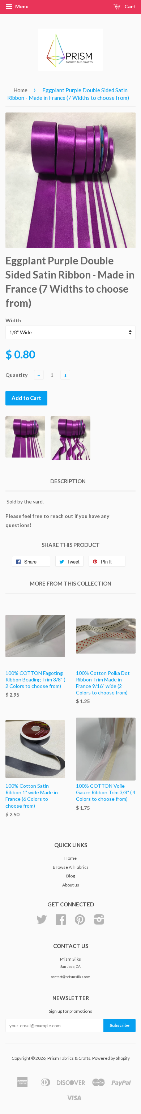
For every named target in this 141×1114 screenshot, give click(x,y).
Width (13, 320)
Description (68, 481)
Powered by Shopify (111, 1058)
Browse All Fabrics (71, 867)
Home (20, 90)
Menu (21, 6)
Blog (70, 876)
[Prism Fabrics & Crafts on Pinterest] (79, 922)
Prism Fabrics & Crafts (68, 1058)
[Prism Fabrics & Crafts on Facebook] (60, 922)
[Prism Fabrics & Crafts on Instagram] (99, 922)
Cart (129, 6)
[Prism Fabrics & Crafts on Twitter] (41, 922)
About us (70, 885)
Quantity (16, 375)
